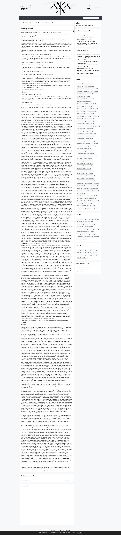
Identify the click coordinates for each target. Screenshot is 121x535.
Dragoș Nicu (95, 116)
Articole (27, 22)
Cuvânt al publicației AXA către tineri (85, 37)
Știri (52, 18)
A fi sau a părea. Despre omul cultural (86, 41)
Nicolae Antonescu (90, 178)
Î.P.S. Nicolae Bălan (81, 180)
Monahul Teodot (80, 173)
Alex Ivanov (79, 86)
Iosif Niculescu (87, 148)
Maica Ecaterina (80, 155)
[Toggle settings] (100, 18)
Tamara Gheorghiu (91, 205)
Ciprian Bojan (80, 106)
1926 (83, 257)
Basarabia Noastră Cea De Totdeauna (84, 221)
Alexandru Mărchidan (89, 86)
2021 (83, 252)
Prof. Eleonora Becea (81, 121)
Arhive (78, 245)
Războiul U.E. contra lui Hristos (84, 39)
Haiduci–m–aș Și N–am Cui (82, 229)
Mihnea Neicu (90, 163)
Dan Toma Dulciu (90, 113)
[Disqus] (46, 506)
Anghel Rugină (94, 91)
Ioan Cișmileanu (86, 143)
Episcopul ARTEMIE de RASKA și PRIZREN (85, 123)
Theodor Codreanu (91, 208)
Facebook (80, 272)
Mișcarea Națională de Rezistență (83, 168)
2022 (78, 252)
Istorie (79, 234)
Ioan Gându (94, 143)
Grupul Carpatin (80, 138)
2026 (79, 250)
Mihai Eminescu (80, 160)
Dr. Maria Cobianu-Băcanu (91, 155)
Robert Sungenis (80, 190)
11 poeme (46, 471)
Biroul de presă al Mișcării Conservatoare (85, 98)
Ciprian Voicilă (88, 106)
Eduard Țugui (80, 118)
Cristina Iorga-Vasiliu (91, 111)
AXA (77, 23)
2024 (89, 250)
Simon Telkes (80, 203)
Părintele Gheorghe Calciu (90, 133)
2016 (89, 252)
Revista (32, 22)
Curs (97, 229)
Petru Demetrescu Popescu (92, 185)
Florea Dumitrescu (81, 128)
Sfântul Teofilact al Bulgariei (82, 200)
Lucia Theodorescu (81, 153)
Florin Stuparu (80, 131)
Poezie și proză (46, 18)
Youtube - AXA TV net (83, 270)
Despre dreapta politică (82, 35)
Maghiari (90, 219)
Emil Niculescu (90, 121)
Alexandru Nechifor (81, 88)
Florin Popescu (90, 128)
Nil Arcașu (96, 183)
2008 (95, 254)
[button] (73, 27)
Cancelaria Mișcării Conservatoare (84, 101)
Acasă (22, 22)
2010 (84, 254)
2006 (78, 257)
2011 (78, 254)
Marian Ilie (79, 158)
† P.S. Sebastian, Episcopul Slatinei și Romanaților (86, 195)
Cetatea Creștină (88, 226)
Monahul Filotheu (80, 170)
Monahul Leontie (89, 170)
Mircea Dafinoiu (80, 165)
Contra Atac (80, 236)
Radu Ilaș (86, 188)
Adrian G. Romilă (88, 83)
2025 (84, 250)
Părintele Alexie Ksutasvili (92, 88)
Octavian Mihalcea (81, 185)
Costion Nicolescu (81, 111)
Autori (78, 79)
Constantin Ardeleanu (81, 108)
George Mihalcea (89, 131)
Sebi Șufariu (80, 198)
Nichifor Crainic (80, 178)
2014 (94, 252)
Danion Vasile (80, 116)
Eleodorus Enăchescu (89, 118)
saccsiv (97, 190)
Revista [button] (22, 18)
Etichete (79, 214)
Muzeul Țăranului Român (82, 175)
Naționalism (80, 226)
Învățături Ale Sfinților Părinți (83, 231)
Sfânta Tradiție (29, 18)
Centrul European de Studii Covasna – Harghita (86, 103)
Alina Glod (86, 91)
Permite (80, 532)
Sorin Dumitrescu (88, 203)
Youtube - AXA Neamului (84, 268)
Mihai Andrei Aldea (88, 158)
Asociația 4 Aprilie (89, 93)
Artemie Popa (80, 93)
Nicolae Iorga (80, 183)
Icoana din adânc (89, 138)
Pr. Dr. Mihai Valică (81, 163)
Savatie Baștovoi (80, 193)
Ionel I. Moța (79, 148)
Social (40, 18)
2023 (95, 250)
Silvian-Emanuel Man (94, 200)
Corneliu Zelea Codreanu (93, 108)
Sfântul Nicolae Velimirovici (90, 198)
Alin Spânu (79, 91)
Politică (36, 18)
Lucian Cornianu (90, 153)
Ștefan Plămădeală (81, 205)
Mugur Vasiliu (89, 173)
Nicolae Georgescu (28, 32)
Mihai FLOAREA (89, 160)
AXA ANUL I (38, 22)
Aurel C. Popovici (80, 96)
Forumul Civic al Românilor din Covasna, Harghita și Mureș (88, 126)
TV (55, 18)
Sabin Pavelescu (89, 190)
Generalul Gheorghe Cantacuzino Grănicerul (85, 136)
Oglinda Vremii (80, 224)
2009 (90, 254)
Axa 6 (43, 22)
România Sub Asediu (90, 224)
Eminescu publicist (25, 480)
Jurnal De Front (86, 234)
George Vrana (80, 133)
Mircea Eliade (89, 165)
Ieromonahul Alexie (81, 141)
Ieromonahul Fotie (91, 141)
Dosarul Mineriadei (61, 18)
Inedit (93, 234)
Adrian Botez (80, 83)
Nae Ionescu (92, 175)
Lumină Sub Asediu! (81, 219)
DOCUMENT (88, 116)
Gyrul (92, 231)
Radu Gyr (79, 188)
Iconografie (87, 236)
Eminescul (59, 32)
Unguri (96, 219)
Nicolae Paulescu (88, 183)
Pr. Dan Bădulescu (81, 113)
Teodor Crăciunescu (81, 208)
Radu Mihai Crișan (94, 188)
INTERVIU (79, 143)
